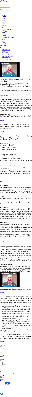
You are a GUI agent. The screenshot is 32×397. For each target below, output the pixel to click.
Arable (4, 42)
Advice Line (4, 35)
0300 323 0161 (2, 377)
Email (2, 363)
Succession (3, 58)
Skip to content (2, 0)
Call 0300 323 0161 (6, 1)
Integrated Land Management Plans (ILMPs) (8, 37)
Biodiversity (4, 25)
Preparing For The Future (6, 36)
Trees (3, 22)
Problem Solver (3, 39)
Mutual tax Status (4, 348)
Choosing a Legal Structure (5, 52)
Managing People (5, 33)
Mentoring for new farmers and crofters (8, 38)
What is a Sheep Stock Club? (5, 48)
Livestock (3, 14)
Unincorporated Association (5, 53)
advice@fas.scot (2, 1)
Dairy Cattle (4, 16)
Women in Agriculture (6, 32)
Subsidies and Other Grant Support (6, 50)
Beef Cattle (4, 15)
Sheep (4, 41)
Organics (4, 23)
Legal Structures (4, 51)
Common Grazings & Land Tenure (6, 49)
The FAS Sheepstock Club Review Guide (7, 59)
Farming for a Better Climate (6, 28)
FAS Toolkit (4, 43)
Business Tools (5, 31)
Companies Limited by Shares (5, 54)
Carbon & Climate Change (6, 26)
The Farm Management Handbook (7, 29)
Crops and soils (3, 20)
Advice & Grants (4, 34)
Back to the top (2, 96)
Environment (3, 24)
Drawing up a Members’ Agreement (6, 57)
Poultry (4, 18)
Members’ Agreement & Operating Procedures (7, 56)
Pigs (3, 17)
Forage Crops (4, 19)
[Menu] (0, 13)
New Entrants (5, 30)
